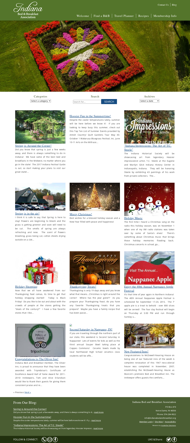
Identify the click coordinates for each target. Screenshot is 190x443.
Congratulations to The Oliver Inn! (36, 359)
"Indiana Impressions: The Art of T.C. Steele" (38, 425)
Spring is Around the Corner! (33, 146)
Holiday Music (133, 218)
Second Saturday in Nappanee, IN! (91, 329)
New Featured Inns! (136, 351)
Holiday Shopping (26, 287)
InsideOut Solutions (168, 425)
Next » (27, 392)
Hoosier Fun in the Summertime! (90, 116)
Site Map (159, 421)
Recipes (143, 16)
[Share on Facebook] (174, 439)
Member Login (146, 421)
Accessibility (170, 421)
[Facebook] (55, 439)
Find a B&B (102, 16)
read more (98, 412)
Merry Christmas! (81, 214)
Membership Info (165, 16)
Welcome (83, 16)
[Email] (49, 439)
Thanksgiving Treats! (83, 287)
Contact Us (163, 4)
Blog (174, 4)
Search (109, 101)
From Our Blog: (25, 402)
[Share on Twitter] (168, 439)
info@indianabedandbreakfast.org (160, 418)
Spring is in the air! (27, 213)
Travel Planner (124, 16)
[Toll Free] (44, 439)
